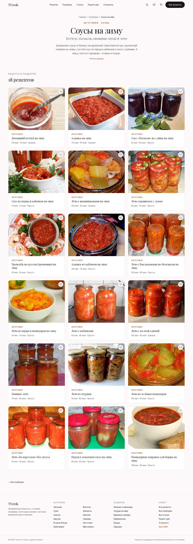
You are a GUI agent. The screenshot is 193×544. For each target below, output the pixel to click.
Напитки (86, 515)
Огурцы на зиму (121, 511)
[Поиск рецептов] (147, 4)
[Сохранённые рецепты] (154, 4)
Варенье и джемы (122, 515)
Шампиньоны (120, 519)
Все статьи (164, 515)
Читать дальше (97, 58)
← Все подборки (16, 482)
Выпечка (87, 507)
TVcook (13, 5)
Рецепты (54, 5)
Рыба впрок (58, 527)
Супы (55, 511)
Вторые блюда (60, 523)
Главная (82, 17)
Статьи (80, 5)
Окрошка (118, 527)
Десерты (87, 511)
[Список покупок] (161, 4)
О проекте (108, 5)
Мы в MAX (163, 527)
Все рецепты (175, 5)
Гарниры (87, 519)
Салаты (56, 515)
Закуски (57, 519)
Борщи (117, 523)
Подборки (67, 5)
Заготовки (87, 523)
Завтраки (57, 507)
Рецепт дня (93, 5)
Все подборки (165, 511)
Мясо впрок (88, 527)
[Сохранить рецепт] (60, 91)
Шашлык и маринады (123, 507)
